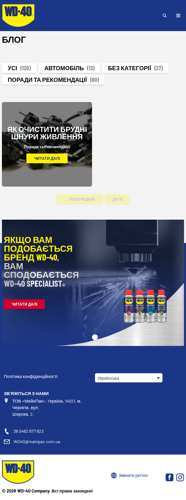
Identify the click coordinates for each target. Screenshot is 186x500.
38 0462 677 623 (29, 431)
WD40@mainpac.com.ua (37, 441)
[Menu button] (178, 15)
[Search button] (164, 15)
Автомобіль (69, 67)
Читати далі (47, 158)
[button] (95, 337)
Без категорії (135, 67)
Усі (19, 67)
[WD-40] (18, 15)
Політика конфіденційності (30, 376)
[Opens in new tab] (169, 477)
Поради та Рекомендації (53, 79)
